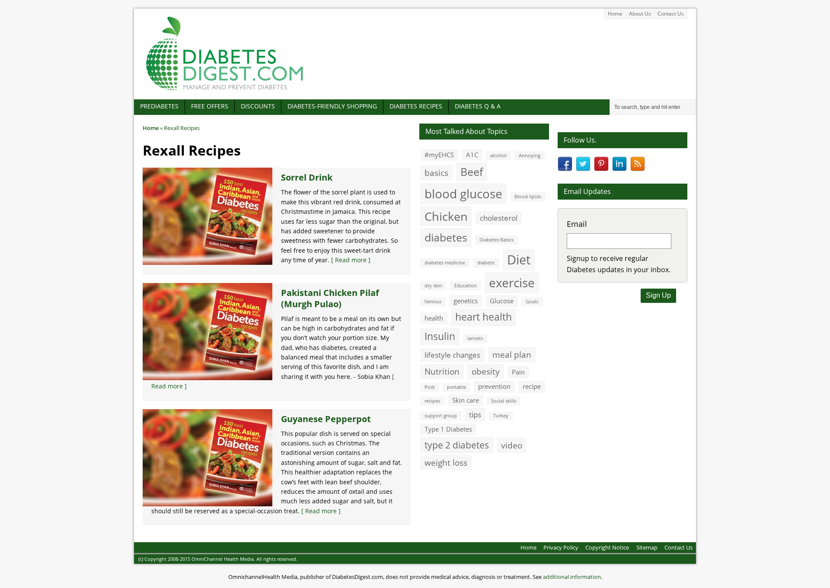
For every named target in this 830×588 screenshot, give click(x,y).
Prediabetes (159, 106)
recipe (532, 386)
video (511, 445)
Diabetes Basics (496, 240)
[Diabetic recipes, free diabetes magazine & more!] (224, 90)
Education (465, 286)
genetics (465, 300)
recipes (432, 401)
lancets (475, 338)
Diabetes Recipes (415, 106)
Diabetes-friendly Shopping (332, 106)
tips (475, 415)
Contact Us (671, 13)
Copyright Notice (607, 547)
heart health (483, 317)
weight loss (446, 462)
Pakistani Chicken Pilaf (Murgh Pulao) (330, 298)
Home (615, 13)
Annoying (529, 156)
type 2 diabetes (457, 445)
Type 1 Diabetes (448, 429)
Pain (518, 372)
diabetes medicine (445, 263)
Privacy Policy (560, 547)
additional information (572, 577)
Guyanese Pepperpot (326, 419)
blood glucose (463, 193)
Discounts (258, 106)
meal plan (511, 354)
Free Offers (209, 106)
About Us (640, 13)
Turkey (500, 416)
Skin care (465, 400)
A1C (472, 154)
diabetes (446, 237)
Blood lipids (527, 197)
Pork (430, 387)
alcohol (498, 156)
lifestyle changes (452, 355)
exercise (512, 282)
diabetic (486, 263)
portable (456, 387)
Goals (532, 302)
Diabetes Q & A (478, 106)
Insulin (440, 336)
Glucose (502, 300)
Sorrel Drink (306, 177)
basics (436, 172)
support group (441, 416)
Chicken (446, 216)
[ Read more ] (350, 260)
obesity (486, 371)
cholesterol (498, 218)
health (434, 318)
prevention (494, 386)
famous (433, 302)
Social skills (503, 401)
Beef (471, 171)
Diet (518, 259)
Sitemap (647, 547)
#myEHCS (439, 154)
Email (577, 224)
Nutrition (442, 371)
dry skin (433, 286)
